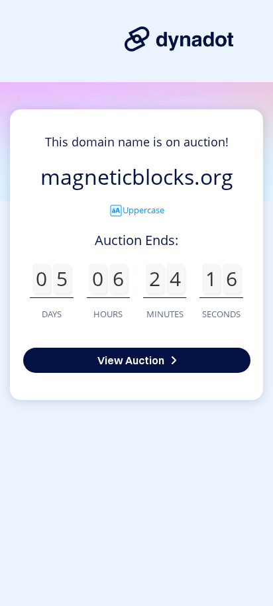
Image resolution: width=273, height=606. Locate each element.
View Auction (130, 360)
